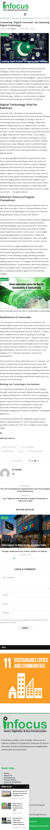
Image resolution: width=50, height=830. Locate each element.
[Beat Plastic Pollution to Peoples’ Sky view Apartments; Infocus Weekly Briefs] (6, 806)
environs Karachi (8, 451)
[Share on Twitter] (32, 461)
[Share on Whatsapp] (38, 461)
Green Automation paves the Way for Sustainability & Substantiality (25, 311)
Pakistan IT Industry (35, 451)
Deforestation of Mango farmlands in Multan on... (20, 793)
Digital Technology (9, 447)
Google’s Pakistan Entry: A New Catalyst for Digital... (25, 551)
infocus (21, 451)
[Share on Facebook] (29, 461)
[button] (25, 14)
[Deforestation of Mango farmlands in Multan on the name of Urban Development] (6, 793)
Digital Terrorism (27, 447)
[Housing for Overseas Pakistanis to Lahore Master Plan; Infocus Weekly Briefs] (6, 820)
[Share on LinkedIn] (35, 461)
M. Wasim (12, 29)
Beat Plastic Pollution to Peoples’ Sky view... (18, 807)
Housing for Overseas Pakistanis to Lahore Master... (19, 821)
